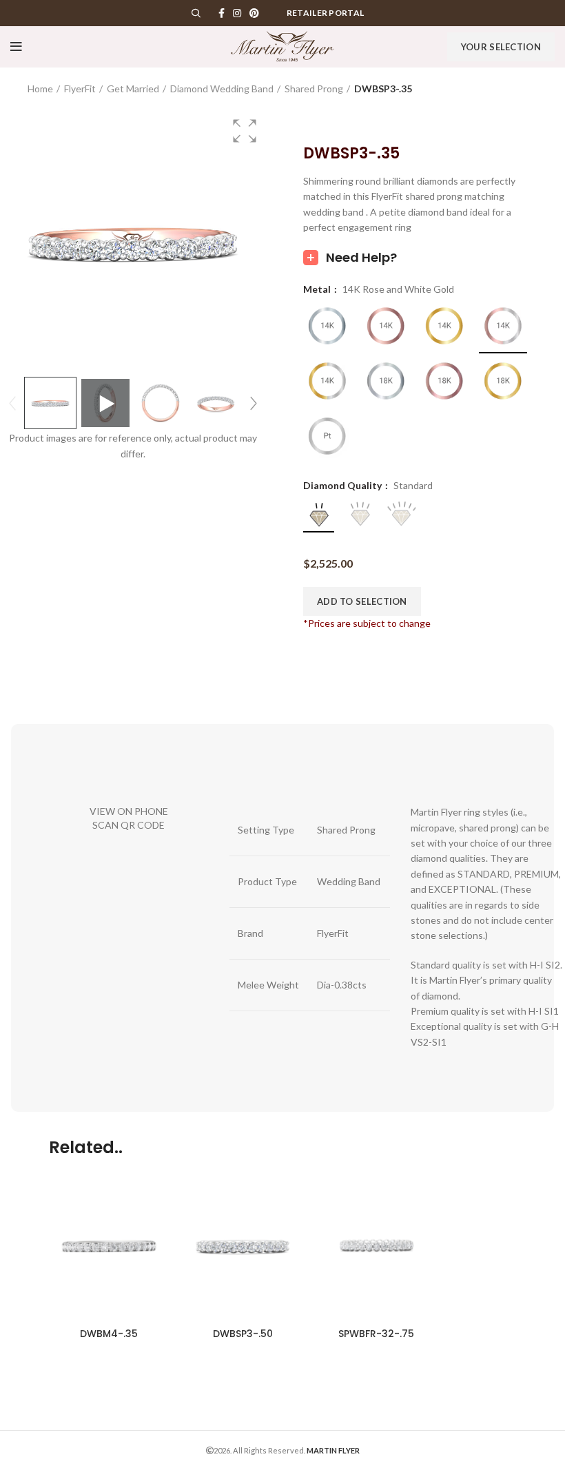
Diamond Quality (343, 485)
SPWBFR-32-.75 (376, 1333)
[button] (244, 131)
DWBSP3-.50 (243, 1333)
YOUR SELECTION (501, 46)
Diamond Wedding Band (222, 88)
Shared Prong (314, 88)
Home (40, 88)
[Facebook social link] (221, 13)
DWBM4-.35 (109, 1333)
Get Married (133, 88)
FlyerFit (80, 88)
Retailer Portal (325, 13)
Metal (318, 289)
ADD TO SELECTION (362, 601)
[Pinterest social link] (254, 13)
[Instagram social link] (237, 13)
